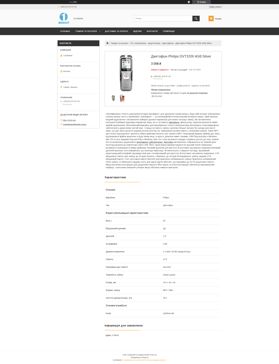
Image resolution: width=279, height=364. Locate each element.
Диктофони (167, 43)
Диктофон (169, 142)
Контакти (152, 31)
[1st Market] (64, 24)
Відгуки (137, 31)
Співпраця (169, 31)
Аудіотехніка (154, 43)
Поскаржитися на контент (132, 360)
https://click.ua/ (69, 120)
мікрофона (174, 122)
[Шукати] (196, 18)
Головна (65, 31)
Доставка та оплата (116, 31)
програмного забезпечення (149, 142)
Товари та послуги (86, 31)
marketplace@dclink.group (74, 124)
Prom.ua (153, 355)
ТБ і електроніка (138, 43)
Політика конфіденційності (155, 360)
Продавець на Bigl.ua (139, 357)
